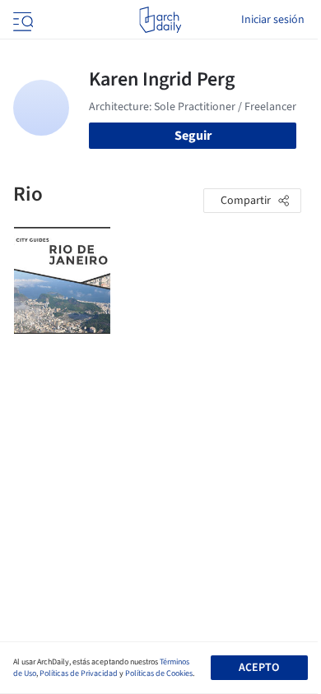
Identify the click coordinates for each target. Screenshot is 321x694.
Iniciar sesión (273, 19)
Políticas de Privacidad (79, 673)
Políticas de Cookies (159, 673)
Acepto (259, 667)
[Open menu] (21, 19)
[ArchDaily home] (160, 20)
